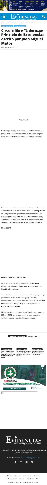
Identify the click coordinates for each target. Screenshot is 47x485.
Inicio (2, 22)
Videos (38, 479)
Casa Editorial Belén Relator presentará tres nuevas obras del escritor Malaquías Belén (8, 354)
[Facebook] (3, 53)
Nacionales (18, 476)
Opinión (21, 479)
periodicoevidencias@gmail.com (28, 458)
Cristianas (37, 476)
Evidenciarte (27, 476)
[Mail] (26, 462)
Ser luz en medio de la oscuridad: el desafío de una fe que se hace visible (23, 353)
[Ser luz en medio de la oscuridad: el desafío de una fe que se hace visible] (24, 345)
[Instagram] (21, 462)
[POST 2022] (23, 124)
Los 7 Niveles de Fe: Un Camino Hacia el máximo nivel (38, 352)
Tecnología (30, 479)
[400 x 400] (23, 251)
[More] (25, 53)
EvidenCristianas (11, 22)
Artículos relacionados (17, 336)
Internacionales (12, 479)
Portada (9, 476)
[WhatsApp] (20, 53)
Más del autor (32, 336)
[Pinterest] (14, 53)
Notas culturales (20, 26)
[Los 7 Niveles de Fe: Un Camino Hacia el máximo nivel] (39, 345)
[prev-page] (22, 361)
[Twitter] (9, 53)
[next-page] (25, 361)
